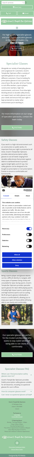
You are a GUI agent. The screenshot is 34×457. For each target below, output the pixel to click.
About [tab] (28, 195)
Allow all (17, 254)
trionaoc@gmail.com (17, 417)
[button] (17, 7)
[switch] (29, 234)
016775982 (17, 415)
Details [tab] (17, 195)
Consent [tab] (6, 195)
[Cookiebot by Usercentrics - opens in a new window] (24, 190)
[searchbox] (13, 2)
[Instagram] (17, 443)
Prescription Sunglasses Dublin (17, 447)
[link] (31, 375)
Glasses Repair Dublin (17, 449)
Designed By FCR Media (17, 456)
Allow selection (17, 260)
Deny (17, 265)
